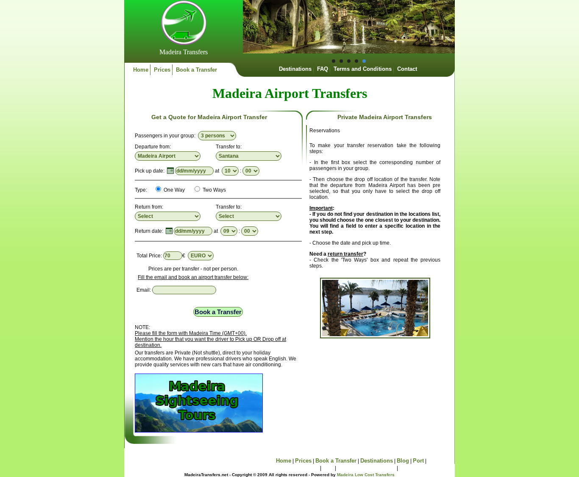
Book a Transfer (196, 70)
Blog (403, 460)
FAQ (322, 69)
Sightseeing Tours (295, 468)
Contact (407, 69)
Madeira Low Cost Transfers (366, 474)
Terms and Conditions (363, 69)
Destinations (295, 69)
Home (140, 70)
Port (418, 460)
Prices (162, 70)
